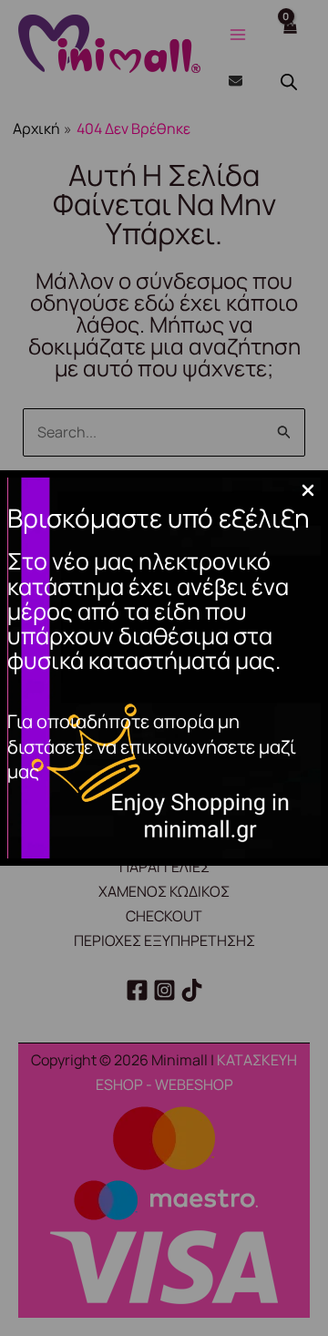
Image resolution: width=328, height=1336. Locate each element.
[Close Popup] (308, 491)
